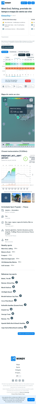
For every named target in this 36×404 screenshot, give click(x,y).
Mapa (18, 364)
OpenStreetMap (26, 141)
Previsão (4, 51)
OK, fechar (31, 399)
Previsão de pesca (24, 51)
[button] (29, 159)
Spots (18, 367)
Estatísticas (13, 51)
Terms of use (21, 394)
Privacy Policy (15, 394)
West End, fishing (15, 108)
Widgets (18, 370)
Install (28, 81)
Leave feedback (9, 47)
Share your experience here (26, 333)
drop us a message (24, 392)
